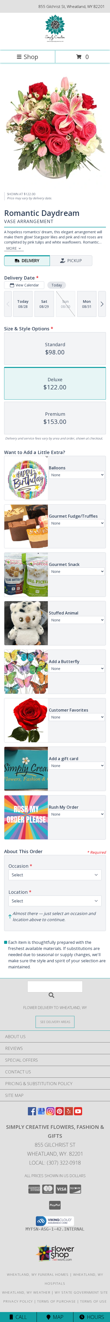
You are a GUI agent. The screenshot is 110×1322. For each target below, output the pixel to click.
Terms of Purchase (56, 1301)
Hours (94, 1317)
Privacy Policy (18, 1301)
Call (20, 1317)
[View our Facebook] (32, 1114)
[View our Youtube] (78, 1114)
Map (56, 1317)
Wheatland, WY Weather (26, 1292)
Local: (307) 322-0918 (55, 1162)
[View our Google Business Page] (41, 1114)
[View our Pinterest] (60, 1114)
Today (56, 285)
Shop (31, 56)
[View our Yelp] (69, 1114)
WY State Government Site (81, 1292)
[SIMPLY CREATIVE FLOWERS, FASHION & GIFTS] (55, 43)
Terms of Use (93, 1301)
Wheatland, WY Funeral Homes (38, 1274)
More (11, 248)
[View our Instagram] (50, 1114)
